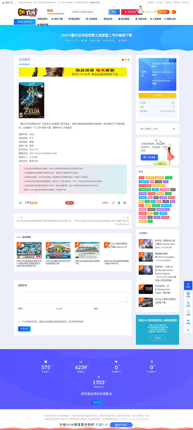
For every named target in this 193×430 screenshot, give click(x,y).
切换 (188, 324)
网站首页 (43, 19)
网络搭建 (43, 25)
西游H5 (157, 217)
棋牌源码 (143, 209)
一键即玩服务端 (145, 189)
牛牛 (156, 213)
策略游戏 (143, 217)
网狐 (150, 217)
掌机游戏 (107, 19)
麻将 (150, 221)
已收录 (123, 41)
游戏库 (26, 190)
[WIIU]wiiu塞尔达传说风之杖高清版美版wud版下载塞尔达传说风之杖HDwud (101, 222)
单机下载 (58, 19)
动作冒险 (160, 193)
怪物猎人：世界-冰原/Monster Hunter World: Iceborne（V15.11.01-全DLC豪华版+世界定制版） (165, 274)
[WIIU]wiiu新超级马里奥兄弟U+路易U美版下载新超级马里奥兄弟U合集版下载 (29, 263)
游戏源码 (125, 19)
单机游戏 (143, 197)
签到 (188, 287)
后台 (150, 197)
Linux (165, 181)
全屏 (188, 315)
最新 (141, 205)
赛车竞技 (143, 221)
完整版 (171, 197)
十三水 (168, 193)
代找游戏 (131, 12)
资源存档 (177, 3)
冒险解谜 (151, 193)
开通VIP (102, 424)
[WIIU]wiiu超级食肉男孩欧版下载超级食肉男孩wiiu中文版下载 (44, 221)
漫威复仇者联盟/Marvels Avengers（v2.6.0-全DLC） (165, 257)
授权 (153, 201)
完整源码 (163, 197)
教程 (159, 201)
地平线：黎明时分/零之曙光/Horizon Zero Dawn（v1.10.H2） (165, 244)
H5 (152, 181)
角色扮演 (165, 217)
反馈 (188, 306)
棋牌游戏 (156, 205)
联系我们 (185, 3)
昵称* (20, 309)
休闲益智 (143, 193)
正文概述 (24, 59)
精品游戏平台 (26, 22)
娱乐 (156, 197)
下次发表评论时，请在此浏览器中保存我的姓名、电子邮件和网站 (53, 322)
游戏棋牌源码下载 (163, 209)
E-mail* (59, 309)
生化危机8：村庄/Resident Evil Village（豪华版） (163, 289)
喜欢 (70, 203)
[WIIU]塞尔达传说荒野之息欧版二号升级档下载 (48, 190)
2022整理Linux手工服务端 (154, 177)
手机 (147, 201)
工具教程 (156, 19)
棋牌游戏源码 (166, 205)
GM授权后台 (144, 181)
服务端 (148, 205)
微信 (141, 201)
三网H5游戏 (164, 189)
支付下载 (157, 95)
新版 (172, 201)
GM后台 (168, 177)
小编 (26, 202)
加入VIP (96, 402)
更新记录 (171, 19)
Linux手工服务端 (145, 185)
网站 (96, 309)
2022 (141, 177)
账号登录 (122, 425)
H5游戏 (158, 181)
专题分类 (142, 19)
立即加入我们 (95, 3)
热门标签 (159, 3)
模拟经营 (151, 209)
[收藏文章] (113, 203)
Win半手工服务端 (158, 185)
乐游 (173, 189)
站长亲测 (163, 213)
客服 (188, 297)
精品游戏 (75, 19)
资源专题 (168, 3)
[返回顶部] (188, 330)
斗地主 (166, 201)
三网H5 (155, 189)
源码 (150, 213)
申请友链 (150, 3)
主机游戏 (92, 19)
